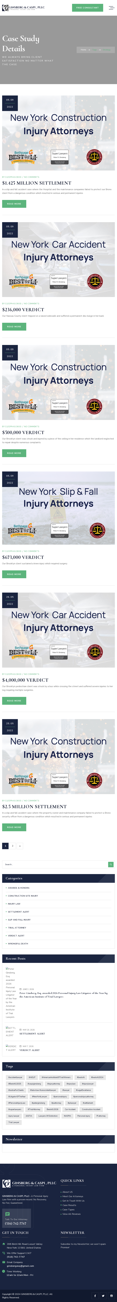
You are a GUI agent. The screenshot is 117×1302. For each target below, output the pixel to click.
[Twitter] (103, 1295)
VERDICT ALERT (30, 1050)
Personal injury (83, 1116)
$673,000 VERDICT (23, 557)
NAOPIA (67, 1116)
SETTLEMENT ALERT (32, 1033)
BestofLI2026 (52, 1109)
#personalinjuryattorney (83, 1096)
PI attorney (101, 1116)
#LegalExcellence (83, 1090)
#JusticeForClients (16, 1090)
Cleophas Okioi (13, 177)
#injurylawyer (88, 1084)
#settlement (88, 1103)
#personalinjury (60, 1096)
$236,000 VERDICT (23, 310)
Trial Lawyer (13, 1122)
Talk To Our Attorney (16, 1219)
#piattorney (56, 1103)
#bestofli (81, 1077)
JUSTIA (29, 1116)
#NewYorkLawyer (39, 1096)
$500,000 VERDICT (23, 432)
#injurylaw (71, 1084)
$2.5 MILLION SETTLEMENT (34, 807)
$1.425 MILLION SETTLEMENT (36, 183)
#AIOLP (32, 1077)
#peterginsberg (38, 1103)
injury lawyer (13, 1116)
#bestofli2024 (97, 1077)
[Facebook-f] (95, 1295)
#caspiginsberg (34, 1084)
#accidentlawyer (15, 1077)
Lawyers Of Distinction (48, 1116)
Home (83, 49)
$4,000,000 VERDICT (25, 680)
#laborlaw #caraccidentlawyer (43, 1090)
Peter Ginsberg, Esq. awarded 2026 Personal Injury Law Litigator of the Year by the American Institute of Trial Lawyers (63, 994)
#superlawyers (14, 1109)
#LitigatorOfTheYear (17, 1096)
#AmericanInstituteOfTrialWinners (56, 1077)
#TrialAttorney (34, 1109)
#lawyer (65, 1090)
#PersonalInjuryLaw (16, 1103)
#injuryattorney (53, 1084)
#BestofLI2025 (14, 1084)
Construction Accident (91, 1109)
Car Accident (70, 1109)
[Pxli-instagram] (111, 1295)
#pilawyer (72, 1103)
